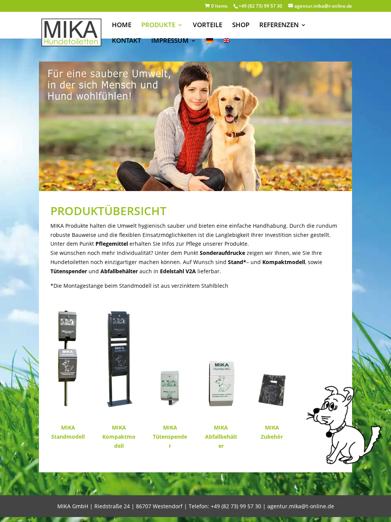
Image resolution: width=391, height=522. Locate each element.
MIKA (68, 427)
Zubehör (272, 436)
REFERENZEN (279, 25)
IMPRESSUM (170, 41)
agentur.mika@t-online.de (300, 506)
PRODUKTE (158, 25)
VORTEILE (207, 25)
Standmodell (68, 436)
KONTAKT (126, 41)
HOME (121, 25)
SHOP (240, 25)
